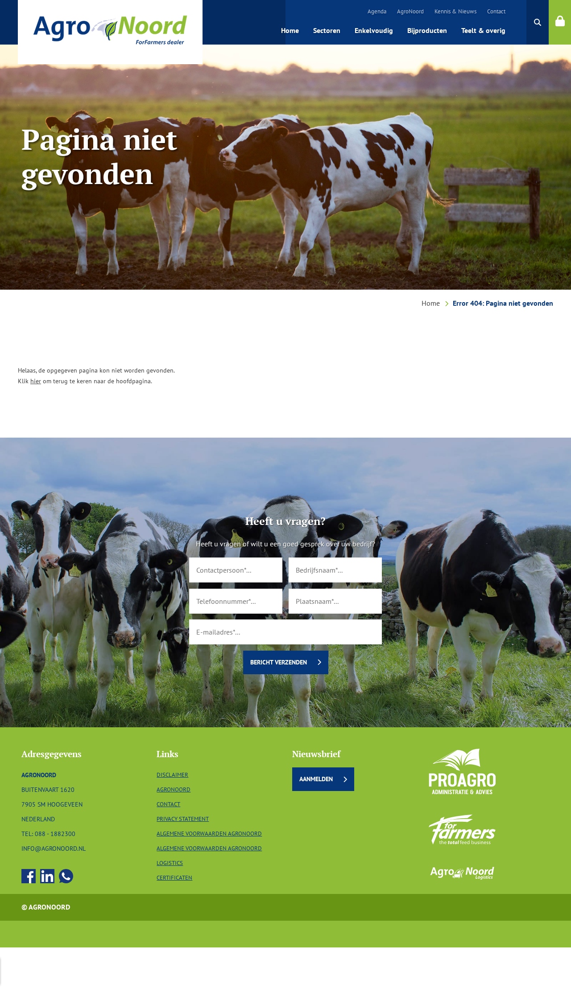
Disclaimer (172, 775)
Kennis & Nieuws (455, 11)
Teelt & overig (483, 30)
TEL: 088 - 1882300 (48, 833)
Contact (496, 11)
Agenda (377, 11)
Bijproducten (427, 30)
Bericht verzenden (278, 662)
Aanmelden (316, 779)
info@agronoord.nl (53, 848)
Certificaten (174, 877)
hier (35, 381)
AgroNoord (410, 11)
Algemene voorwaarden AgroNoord (209, 833)
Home (290, 30)
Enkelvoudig (374, 30)
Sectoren (326, 30)
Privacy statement (183, 819)
